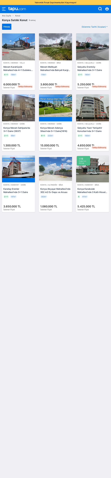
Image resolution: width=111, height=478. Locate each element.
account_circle (107, 9)
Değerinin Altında (82, 160)
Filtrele (7, 27)
